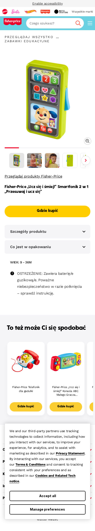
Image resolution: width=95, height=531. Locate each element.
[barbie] (16, 11)
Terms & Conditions (30, 464)
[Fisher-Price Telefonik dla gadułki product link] (26, 360)
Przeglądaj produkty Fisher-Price (33, 176)
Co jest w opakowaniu (30, 247)
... (57, 37)
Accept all (47, 496)
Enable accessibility (47, 3)
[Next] (85, 160)
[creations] (61, 11)
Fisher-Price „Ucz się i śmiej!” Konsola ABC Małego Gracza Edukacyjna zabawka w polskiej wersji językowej (66, 391)
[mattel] (4, 11)
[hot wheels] (30, 11)
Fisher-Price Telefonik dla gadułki (25, 389)
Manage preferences (47, 509)
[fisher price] (45, 11)
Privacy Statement (70, 453)
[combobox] (55, 23)
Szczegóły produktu (28, 231)
